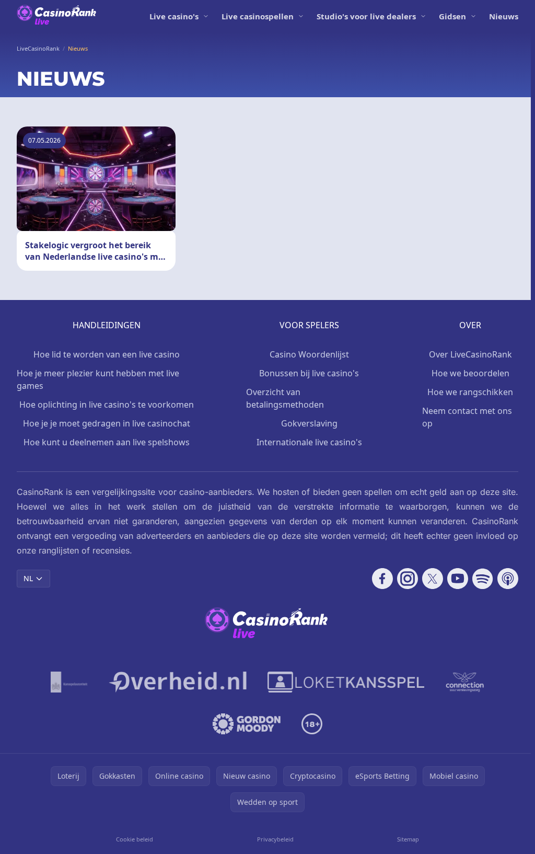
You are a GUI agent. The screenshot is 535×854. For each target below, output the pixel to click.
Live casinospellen (258, 16)
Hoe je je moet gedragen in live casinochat (106, 423)
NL (28, 578)
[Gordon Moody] (247, 723)
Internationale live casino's (309, 442)
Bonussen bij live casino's (309, 373)
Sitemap (408, 839)
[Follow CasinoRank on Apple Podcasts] (507, 578)
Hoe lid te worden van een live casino (106, 354)
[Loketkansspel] (346, 682)
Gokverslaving (309, 423)
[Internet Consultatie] (178, 682)
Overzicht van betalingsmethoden (285, 398)
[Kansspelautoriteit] (69, 682)
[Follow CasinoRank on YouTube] (457, 578)
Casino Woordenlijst (309, 354)
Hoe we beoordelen (470, 373)
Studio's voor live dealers (366, 16)
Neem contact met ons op (467, 417)
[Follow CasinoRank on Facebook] (382, 578)
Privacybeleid (275, 839)
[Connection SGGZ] (464, 682)
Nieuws (503, 16)
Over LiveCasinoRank (470, 354)
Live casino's (174, 16)
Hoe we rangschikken (470, 392)
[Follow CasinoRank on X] (432, 578)
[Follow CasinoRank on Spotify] (482, 578)
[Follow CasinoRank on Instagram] (407, 578)
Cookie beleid (134, 839)
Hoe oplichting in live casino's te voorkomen (106, 404)
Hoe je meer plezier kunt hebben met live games (98, 379)
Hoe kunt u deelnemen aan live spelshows (107, 442)
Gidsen (452, 16)
